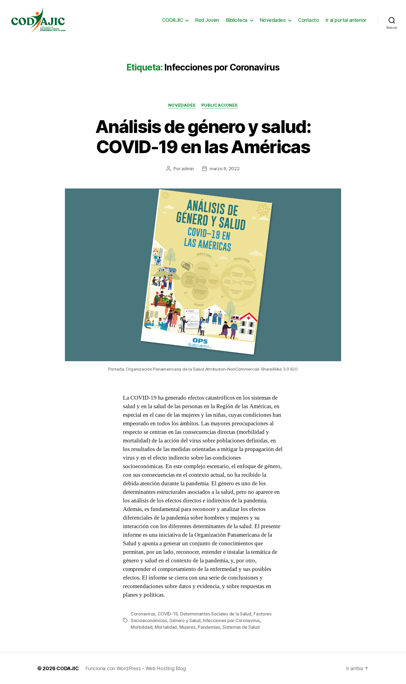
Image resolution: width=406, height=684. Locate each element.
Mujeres (187, 627)
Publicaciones (219, 105)
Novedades (273, 20)
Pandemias (209, 627)
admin (187, 168)
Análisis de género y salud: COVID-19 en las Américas (203, 136)
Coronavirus (143, 614)
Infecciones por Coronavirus (231, 620)
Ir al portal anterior (346, 20)
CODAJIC (172, 20)
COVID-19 (168, 614)
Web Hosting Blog (166, 668)
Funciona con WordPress (113, 668)
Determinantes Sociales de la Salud (215, 614)
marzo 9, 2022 (225, 168)
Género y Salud (184, 620)
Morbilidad (141, 627)
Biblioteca (236, 20)
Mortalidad (166, 627)
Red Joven (207, 20)
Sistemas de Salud (240, 627)
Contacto (308, 20)
